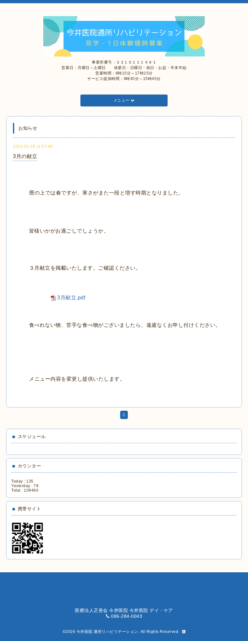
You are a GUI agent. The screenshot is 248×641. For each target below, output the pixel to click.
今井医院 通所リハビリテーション (107, 631)
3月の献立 (25, 156)
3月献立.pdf (71, 297)
